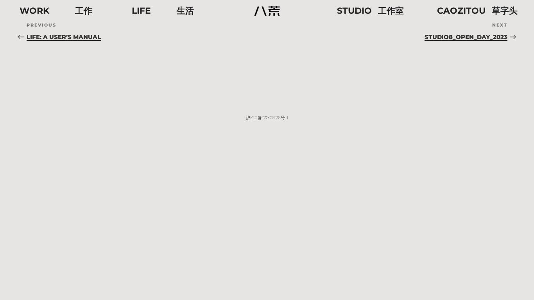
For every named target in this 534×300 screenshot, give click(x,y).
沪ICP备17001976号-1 (267, 117)
